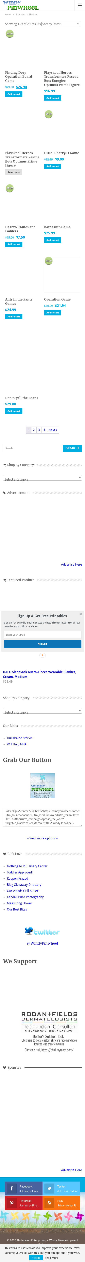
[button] (42, 616)
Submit (42, 644)
